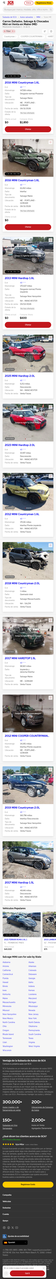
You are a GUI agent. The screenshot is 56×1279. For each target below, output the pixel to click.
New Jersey (34, 1014)
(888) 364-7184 (25, 1250)
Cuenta (6, 1214)
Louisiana (32, 994)
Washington (8, 1046)
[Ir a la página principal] (10, 3)
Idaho (31, 982)
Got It (27, 1273)
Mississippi (33, 1006)
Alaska (31, 962)
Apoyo (5, 1221)
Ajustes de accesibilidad (18, 1236)
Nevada (32, 1010)
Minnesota (7, 1006)
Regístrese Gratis (28, 1184)
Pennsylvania (34, 1030)
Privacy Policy (28, 1265)
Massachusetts (9, 1002)
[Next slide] (48, 60)
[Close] (44, 1268)
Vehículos (7, 1201)
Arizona (6, 966)
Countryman (10, 36)
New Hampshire (9, 1014)
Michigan (32, 1002)
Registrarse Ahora (43, 3)
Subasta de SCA (10, 17)
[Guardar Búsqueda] (51, 31)
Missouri (6, 1010)
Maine (5, 998)
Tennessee (7, 1038)
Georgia (32, 978)
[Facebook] (8, 1227)
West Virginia (34, 1046)
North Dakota (34, 1022)
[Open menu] (4, 2)
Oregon (6, 1030)
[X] (12, 1228)
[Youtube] (16, 1227)
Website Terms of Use (39, 1265)
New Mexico (8, 1018)
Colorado (32, 970)
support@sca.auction (41, 1250)
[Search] (51, 9)
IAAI (48, 1269)
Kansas (32, 990)
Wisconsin (7, 1050)
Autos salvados (26, 17)
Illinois (5, 986)
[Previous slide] (7, 60)
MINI (38, 17)
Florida (5, 978)
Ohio (5, 1026)
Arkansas (32, 966)
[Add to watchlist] (50, 44)
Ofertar (28, 129)
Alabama (6, 962)
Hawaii (5, 982)
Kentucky (7, 994)
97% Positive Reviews (12, 1140)
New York (33, 1018)
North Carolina (9, 1022)
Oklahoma (33, 1026)
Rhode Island (8, 1034)
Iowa (5, 990)
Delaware (33, 974)
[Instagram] (4, 1227)
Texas (31, 1038)
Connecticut (8, 974)
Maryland (33, 998)
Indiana (32, 986)
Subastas (7, 1208)
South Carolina (35, 1034)
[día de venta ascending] (44, 31)
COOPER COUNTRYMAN (32, 36)
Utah (5, 1042)
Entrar (28, 3)
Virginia (32, 1042)
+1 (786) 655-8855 (10, 1250)
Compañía (7, 1195)
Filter (9, 31)
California (7, 970)
